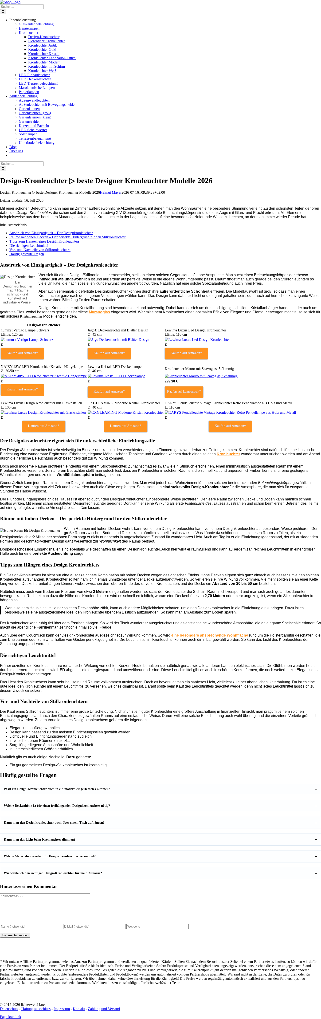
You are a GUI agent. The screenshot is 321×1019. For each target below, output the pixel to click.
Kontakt (79, 1009)
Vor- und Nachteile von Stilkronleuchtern (39, 250)
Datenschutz (9, 1009)
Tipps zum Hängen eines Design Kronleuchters (44, 241)
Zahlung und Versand (104, 1009)
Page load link (10, 1017)
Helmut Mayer (110, 192)
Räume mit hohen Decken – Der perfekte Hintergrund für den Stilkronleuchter (67, 237)
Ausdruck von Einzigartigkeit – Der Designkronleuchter (51, 233)
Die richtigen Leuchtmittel (28, 246)
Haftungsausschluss (36, 1009)
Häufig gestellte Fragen (26, 254)
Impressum (62, 1009)
